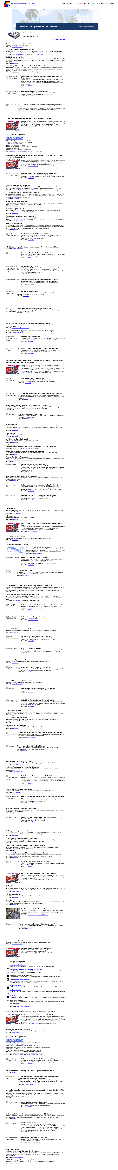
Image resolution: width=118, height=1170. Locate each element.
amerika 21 (31, 85)
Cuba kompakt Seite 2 (33, 151)
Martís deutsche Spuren (17, 996)
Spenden (104, 3)
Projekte (87, 3)
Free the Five (31, 126)
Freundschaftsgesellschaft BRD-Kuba (38, 915)
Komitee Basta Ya (32, 531)
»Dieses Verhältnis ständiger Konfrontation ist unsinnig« (26, 969)
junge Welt (15, 63)
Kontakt (111, 3)
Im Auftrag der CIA (15, 990)
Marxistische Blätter (17, 1157)
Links (98, 3)
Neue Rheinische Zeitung (34, 273)
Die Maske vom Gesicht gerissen (19, 979)
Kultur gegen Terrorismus (17, 965)
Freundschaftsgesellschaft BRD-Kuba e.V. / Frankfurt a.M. (27, 54)
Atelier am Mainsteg (33, 620)
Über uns (80, 3)
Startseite (65, 3)
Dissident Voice (16, 600)
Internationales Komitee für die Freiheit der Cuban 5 (26, 190)
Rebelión (30, 372)
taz (13, 715)
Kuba (92, 3)
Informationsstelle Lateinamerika (20, 328)
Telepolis (14, 454)
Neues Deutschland (17, 47)
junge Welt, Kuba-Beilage (23, 1006)
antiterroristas (15, 72)
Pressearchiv (60, 39)
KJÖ (13, 461)
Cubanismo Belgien (33, 1023)
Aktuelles (72, 3)
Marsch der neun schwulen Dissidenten (16, 1044)
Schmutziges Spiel (15, 985)
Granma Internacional (18, 248)
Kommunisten (15, 198)
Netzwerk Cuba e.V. (38, 553)
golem (13, 409)
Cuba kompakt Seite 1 (18, 151)
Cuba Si (30, 472)
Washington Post (32, 166)
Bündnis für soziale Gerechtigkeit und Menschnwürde (26, 448)
